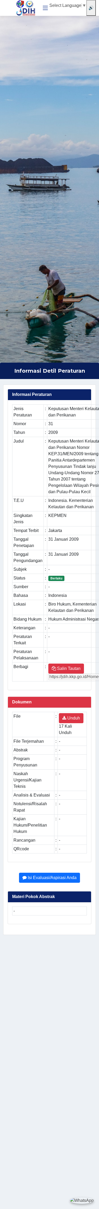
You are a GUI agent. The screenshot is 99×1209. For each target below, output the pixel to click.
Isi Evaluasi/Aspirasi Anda (52, 877)
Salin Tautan (68, 668)
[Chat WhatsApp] (82, 1200)
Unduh (73, 718)
